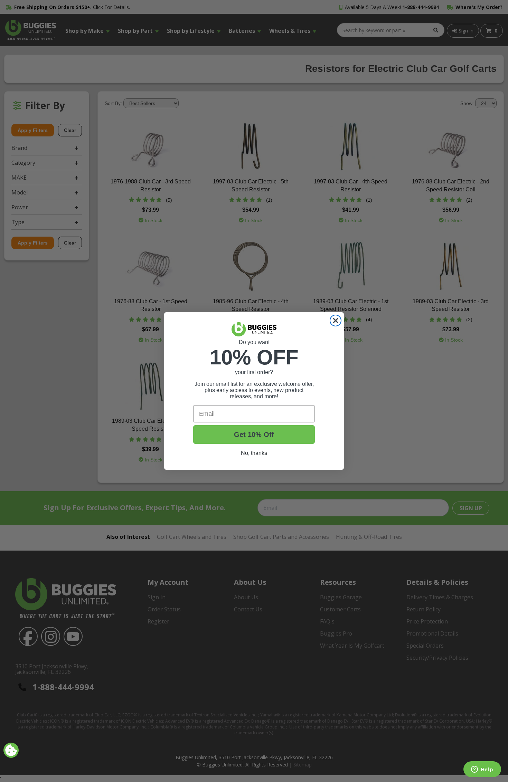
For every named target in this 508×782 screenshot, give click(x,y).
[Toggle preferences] (11, 750)
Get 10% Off (254, 434)
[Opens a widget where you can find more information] (482, 770)
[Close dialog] (335, 320)
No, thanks (254, 453)
